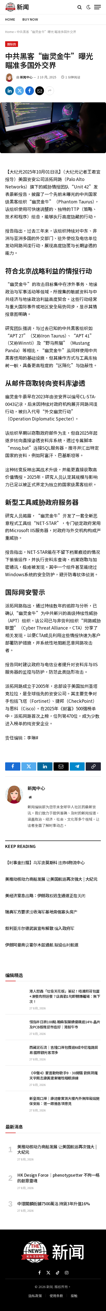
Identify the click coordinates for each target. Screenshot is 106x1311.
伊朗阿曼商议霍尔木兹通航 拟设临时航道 (41, 945)
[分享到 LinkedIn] (9, 90)
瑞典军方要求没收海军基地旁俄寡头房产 (41, 912)
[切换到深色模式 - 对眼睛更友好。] (88, 7)
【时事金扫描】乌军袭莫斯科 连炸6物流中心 (45, 862)
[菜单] (97, 7)
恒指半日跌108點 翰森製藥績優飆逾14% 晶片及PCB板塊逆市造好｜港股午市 (64, 1024)
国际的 (11, 44)
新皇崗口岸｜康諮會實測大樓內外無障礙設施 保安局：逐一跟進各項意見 (64, 1101)
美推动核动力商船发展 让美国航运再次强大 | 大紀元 (51, 879)
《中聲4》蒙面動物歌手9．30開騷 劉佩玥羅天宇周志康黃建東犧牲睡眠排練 (63, 1075)
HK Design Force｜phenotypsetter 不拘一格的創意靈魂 (58, 1178)
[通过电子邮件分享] (39, 90)
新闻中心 (26, 77)
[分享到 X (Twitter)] (19, 90)
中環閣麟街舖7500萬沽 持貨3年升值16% (53, 1203)
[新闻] (17, 7)
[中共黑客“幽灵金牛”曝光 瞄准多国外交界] (53, 127)
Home (10, 19)
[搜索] (79, 7)
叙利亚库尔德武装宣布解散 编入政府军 (39, 928)
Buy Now (30, 19)
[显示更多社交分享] (49, 90)
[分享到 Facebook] (29, 90)
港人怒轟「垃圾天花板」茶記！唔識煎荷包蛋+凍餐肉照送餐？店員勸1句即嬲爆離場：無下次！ (64, 996)
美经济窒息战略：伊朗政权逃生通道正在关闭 (45, 895)
